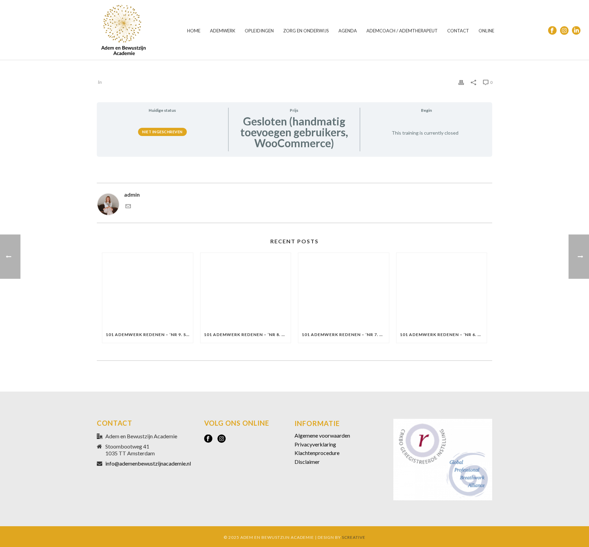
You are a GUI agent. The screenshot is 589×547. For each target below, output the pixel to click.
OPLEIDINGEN (259, 30)
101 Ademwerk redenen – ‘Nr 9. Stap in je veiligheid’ (149, 334)
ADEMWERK (222, 30)
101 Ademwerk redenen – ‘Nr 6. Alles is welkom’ (443, 334)
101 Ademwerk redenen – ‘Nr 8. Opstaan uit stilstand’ (247, 334)
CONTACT (458, 30)
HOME (193, 30)
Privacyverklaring (315, 444)
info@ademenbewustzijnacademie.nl (148, 463)
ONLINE (486, 30)
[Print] (461, 81)
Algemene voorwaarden (322, 435)
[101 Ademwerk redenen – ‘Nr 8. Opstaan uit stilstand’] (245, 289)
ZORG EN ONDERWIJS (306, 30)
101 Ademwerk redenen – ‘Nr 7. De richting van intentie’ (345, 334)
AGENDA (347, 30)
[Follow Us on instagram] (221, 439)
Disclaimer (307, 461)
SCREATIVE (353, 537)
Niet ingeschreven (162, 132)
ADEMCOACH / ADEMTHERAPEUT (402, 30)
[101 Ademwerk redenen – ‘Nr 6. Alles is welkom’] (441, 289)
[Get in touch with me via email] (128, 206)
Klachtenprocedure (316, 453)
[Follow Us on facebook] (208, 439)
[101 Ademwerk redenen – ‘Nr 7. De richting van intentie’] (343, 289)
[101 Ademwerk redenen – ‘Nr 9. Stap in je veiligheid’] (147, 289)
